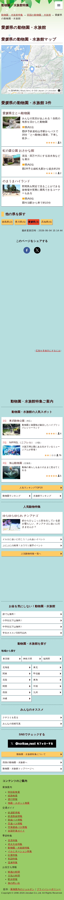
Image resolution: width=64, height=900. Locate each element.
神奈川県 (27, 659)
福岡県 (46, 659)
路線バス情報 (15, 819)
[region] (32, 69)
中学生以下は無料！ (13, 627)
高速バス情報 (15, 823)
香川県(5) (20, 222)
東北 (35, 667)
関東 (5, 673)
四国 (5, 692)
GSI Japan (39, 90)
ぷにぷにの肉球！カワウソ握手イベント (23, 545)
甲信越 (36, 673)
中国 (35, 686)
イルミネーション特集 (20, 851)
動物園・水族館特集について (31, 754)
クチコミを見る (10, 717)
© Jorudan (51, 90)
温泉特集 (13, 862)
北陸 (5, 680)
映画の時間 (14, 872)
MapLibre (25, 90)
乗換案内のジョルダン (22, 889)
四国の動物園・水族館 (39, 15)
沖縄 (5, 698)
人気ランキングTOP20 (31, 488)
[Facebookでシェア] (26, 250)
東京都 (6, 659)
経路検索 (13, 795)
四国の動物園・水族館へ (15, 762)
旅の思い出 (14, 883)
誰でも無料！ (9, 614)
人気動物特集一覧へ (31, 554)
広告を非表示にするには (48, 351)
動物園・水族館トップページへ (18, 769)
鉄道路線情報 (15, 816)
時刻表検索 (14, 792)
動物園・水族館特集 (15, 5)
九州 (35, 692)
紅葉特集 (13, 855)
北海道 (6, 667)
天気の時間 (14, 875)
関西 (5, 686)
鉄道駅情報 (14, 812)
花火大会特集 (15, 844)
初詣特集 (13, 858)
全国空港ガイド (16, 830)
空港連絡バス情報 (17, 827)
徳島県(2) (7, 222)
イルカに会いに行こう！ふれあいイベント (24, 539)
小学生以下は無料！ (13, 620)
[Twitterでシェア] (37, 250)
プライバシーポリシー (49, 889)
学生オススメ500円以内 (15, 633)
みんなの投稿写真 (12, 724)
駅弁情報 (13, 879)
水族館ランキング (42, 496)
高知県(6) (46, 222)
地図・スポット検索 (19, 803)
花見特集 (13, 840)
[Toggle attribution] (59, 90)
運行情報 (13, 799)
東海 (35, 680)
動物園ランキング (12, 496)
